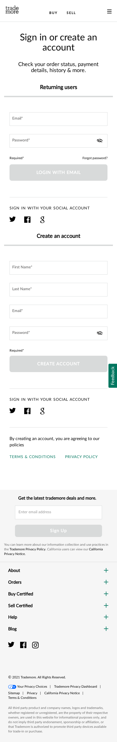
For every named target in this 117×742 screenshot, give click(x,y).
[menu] (109, 13)
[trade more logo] (12, 9)
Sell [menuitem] (71, 12)
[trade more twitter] (12, 645)
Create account (58, 364)
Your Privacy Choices (32, 686)
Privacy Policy (81, 457)
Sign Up (58, 531)
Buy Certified (20, 594)
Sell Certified (20, 606)
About (14, 570)
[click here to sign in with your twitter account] (13, 222)
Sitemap (14, 693)
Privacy (32, 693)
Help (12, 617)
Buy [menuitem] (53, 12)
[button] (96, 651)
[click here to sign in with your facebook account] (27, 222)
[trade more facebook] (24, 645)
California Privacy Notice (62, 693)
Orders (14, 582)
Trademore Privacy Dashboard (75, 686)
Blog (12, 629)
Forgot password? (94, 158)
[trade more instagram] (35, 645)
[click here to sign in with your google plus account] (42, 222)
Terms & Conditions (33, 457)
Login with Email (58, 172)
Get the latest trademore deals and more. (57, 498)
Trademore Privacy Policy (27, 549)
